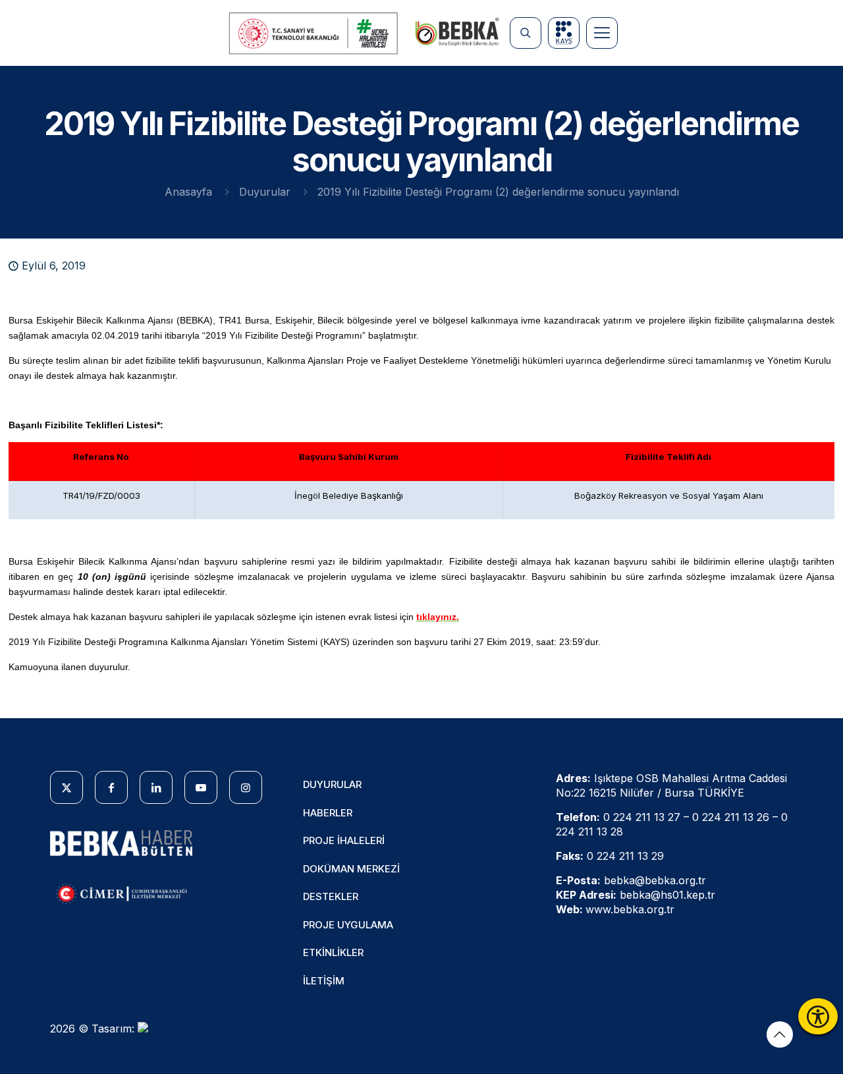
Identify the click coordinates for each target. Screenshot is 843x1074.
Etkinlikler (333, 952)
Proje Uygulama (348, 925)
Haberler (327, 812)
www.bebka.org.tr (629, 909)
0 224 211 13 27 (641, 817)
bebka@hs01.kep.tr (667, 894)
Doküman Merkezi (351, 868)
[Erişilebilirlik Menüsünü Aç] (818, 1016)
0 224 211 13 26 (730, 817)
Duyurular (264, 191)
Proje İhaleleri (344, 840)
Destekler (330, 896)
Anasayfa (188, 191)
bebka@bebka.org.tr (655, 880)
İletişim (323, 981)
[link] (314, 33)
